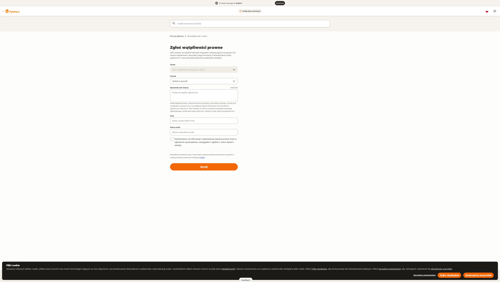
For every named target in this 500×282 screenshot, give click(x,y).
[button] (11, 11)
